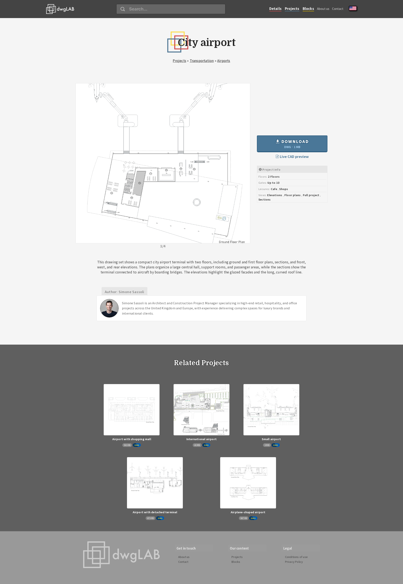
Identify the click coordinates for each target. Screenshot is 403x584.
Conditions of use (296, 557)
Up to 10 (273, 183)
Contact (337, 9)
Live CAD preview (294, 156)
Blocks (308, 8)
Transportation (202, 60)
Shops (283, 189)
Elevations (274, 195)
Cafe (274, 189)
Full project (311, 195)
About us (323, 9)
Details (275, 8)
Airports (223, 60)
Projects (292, 8)
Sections (264, 199)
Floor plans (292, 195)
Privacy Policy (294, 562)
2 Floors (274, 176)
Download (294, 143)
